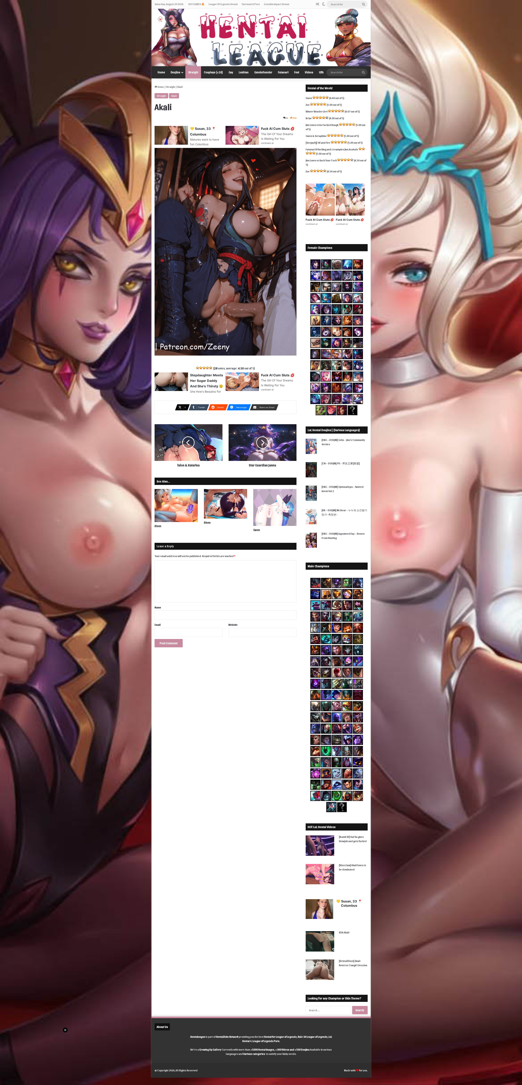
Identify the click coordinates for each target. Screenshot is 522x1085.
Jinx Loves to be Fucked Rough (322, 124)
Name (158, 607)
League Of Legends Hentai (223, 4)
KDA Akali (344, 932)
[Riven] (176, 505)
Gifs (321, 72)
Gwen (256, 530)
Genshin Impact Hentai (276, 4)
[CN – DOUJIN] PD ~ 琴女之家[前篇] (341, 463)
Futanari (283, 72)
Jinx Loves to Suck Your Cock (321, 160)
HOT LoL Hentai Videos (321, 827)
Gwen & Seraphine (316, 135)
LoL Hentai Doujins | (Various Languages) (334, 430)
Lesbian (244, 72)
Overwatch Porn (251, 4)
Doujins (175, 72)
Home (161, 72)
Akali (174, 95)
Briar (309, 118)
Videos (309, 72)
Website (233, 624)
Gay (231, 72)
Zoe (308, 104)
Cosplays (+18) (213, 72)
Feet (296, 72)
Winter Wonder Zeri (316, 111)
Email (158, 624)
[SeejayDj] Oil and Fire (318, 142)
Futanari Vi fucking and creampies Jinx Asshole (332, 149)
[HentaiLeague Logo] (261, 37)
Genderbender (263, 72)
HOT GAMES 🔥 (196, 4)
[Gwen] (274, 507)
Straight (193, 72)
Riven (158, 526)
